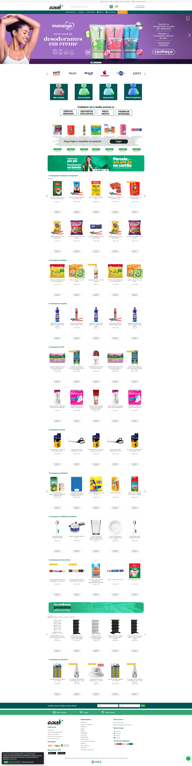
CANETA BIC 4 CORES (115, 493)
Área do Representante (139, 1)
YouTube (118, 737)
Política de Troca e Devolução (55, 736)
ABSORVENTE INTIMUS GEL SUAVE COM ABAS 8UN (77, 406)
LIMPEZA (83, 743)
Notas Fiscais (110, 712)
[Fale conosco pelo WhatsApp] (188, 758)
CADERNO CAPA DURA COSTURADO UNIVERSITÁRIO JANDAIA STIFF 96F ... (76, 494)
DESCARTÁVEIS (84, 737)
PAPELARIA (83, 747)
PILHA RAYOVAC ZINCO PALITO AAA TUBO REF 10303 (57, 450)
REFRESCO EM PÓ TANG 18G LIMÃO (77, 280)
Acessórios (72, 617)
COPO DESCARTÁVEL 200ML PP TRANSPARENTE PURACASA (77, 580)
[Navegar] (2, 35)
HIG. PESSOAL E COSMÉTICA (88, 741)
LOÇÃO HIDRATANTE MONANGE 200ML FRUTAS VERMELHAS (57, 406)
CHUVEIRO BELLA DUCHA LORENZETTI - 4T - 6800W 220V (96, 681)
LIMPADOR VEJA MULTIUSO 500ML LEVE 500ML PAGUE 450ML (57, 325)
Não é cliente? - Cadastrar (123, 1)
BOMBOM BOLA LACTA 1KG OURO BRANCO (57, 237)
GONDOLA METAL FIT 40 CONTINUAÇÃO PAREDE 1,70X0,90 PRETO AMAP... (115, 637)
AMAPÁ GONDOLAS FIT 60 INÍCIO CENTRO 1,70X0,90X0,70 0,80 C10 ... (96, 637)
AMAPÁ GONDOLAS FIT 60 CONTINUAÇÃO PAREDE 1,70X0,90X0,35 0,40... (76, 637)
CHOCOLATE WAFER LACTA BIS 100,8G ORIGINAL (96, 237)
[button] (92, 62)
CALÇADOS (83, 735)
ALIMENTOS (84, 726)
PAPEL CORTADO (85, 745)
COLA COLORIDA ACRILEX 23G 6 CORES (96, 493)
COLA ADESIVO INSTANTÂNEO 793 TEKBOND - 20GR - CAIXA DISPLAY (76, 681)
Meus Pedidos (61, 712)
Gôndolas (50, 617)
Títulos (85, 712)
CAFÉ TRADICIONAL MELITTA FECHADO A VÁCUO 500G (57, 198)
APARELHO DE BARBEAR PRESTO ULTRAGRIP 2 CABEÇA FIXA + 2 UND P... (76, 368)
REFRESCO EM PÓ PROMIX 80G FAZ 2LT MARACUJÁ (57, 280)
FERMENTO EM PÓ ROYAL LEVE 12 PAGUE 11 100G (115, 198)
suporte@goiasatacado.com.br (123, 725)
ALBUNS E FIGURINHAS (86, 724)
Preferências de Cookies (28, 762)
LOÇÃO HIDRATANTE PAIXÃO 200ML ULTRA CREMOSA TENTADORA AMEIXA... (96, 407)
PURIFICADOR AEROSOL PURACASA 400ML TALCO (76, 324)
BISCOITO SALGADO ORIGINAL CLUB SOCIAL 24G (76, 198)
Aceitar (6, 762)
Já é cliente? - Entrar (107, 1)
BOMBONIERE (84, 733)
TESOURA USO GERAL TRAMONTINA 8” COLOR (77, 450)
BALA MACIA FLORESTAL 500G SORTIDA (76, 237)
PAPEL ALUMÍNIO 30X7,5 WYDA (115, 579)
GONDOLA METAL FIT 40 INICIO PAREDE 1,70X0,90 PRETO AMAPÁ (57, 637)
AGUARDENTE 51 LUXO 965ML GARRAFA (96, 280)
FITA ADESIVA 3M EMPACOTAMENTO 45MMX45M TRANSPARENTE (57, 494)
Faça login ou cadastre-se (57, 212)
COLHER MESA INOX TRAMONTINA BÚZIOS (57, 537)
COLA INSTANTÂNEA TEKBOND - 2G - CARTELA (57, 680)
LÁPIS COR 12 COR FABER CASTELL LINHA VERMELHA (135, 493)
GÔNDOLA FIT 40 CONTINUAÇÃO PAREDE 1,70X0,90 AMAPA (135, 637)
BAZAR (82, 729)
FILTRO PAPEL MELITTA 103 (135, 579)
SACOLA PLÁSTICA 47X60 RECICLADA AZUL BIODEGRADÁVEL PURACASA (96, 581)
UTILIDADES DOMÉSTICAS (87, 750)
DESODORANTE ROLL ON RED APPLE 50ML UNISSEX (96, 367)
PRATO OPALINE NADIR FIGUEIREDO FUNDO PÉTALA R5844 (115, 538)
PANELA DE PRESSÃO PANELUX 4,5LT (77, 537)
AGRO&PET (83, 722)
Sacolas (66, 617)
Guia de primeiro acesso (54, 738)
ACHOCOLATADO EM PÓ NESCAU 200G (135, 198)
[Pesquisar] (111, 6)
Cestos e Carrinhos (58, 617)
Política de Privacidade (53, 734)
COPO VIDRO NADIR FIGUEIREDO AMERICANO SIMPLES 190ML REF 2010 (96, 538)
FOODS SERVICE (85, 739)
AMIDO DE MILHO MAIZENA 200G (96, 198)
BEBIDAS (83, 731)
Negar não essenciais (14, 762)
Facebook (118, 733)
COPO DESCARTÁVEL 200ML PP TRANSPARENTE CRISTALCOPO (57, 580)
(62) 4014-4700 (140, 7)
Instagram (118, 731)
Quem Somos (51, 730)
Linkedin (118, 735)
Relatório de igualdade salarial (55, 732)
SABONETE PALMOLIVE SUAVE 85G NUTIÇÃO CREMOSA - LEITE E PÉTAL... (57, 368)
